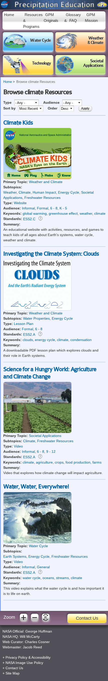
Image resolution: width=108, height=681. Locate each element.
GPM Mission (91, 18)
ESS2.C (29, 219)
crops (59, 462)
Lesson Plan (23, 324)
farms (96, 462)
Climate (25, 192)
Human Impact (44, 192)
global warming (35, 213)
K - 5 (63, 208)
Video (18, 446)
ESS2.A (29, 334)
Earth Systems (14, 556)
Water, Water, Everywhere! (36, 486)
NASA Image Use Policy (24, 663)
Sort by (10, 108)
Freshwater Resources (42, 198)
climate (99, 213)
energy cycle (45, 340)
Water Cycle (38, 546)
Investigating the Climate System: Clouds (51, 254)
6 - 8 (54, 208)
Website (20, 203)
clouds (28, 340)
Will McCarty (30, 637)
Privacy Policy (16, 657)
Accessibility (40, 657)
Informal (28, 208)
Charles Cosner (37, 642)
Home (9, 15)
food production (78, 462)
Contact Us (87, 618)
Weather (10, 192)
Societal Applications (45, 436)
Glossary (73, 15)
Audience (52, 102)
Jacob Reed (32, 647)
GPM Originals (51, 18)
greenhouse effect (63, 213)
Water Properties (36, 318)
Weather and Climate (46, 182)
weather (86, 213)
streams (62, 578)
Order (53, 108)
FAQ (73, 20)
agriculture (44, 462)
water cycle (31, 578)
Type (8, 102)
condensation (81, 340)
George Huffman (38, 631)
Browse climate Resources (35, 82)
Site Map (13, 673)
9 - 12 (51, 451)
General (43, 567)
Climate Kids (18, 123)
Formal (42, 208)
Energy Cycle (68, 192)
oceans (48, 578)
